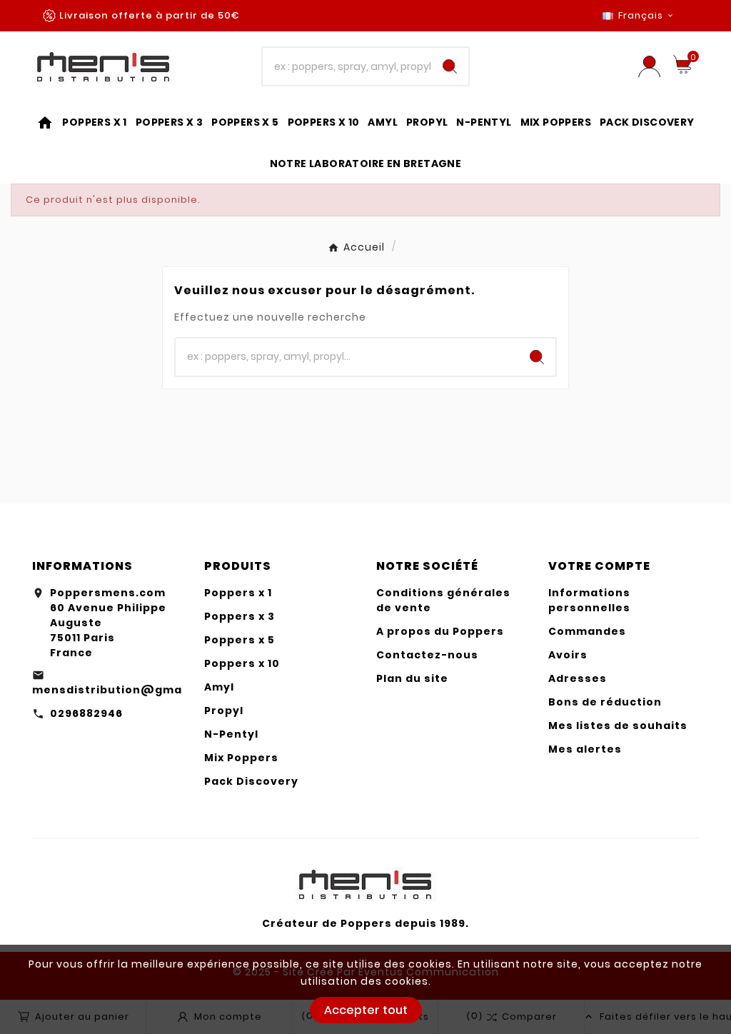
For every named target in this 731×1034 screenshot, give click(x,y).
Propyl (223, 710)
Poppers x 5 (239, 640)
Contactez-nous (427, 655)
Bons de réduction (605, 702)
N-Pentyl (231, 734)
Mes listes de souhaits (617, 725)
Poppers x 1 (238, 593)
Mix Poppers (241, 758)
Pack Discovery (251, 781)
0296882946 (86, 713)
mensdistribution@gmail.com (125, 690)
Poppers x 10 (242, 663)
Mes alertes (585, 749)
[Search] (450, 66)
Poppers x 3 (239, 616)
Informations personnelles (589, 600)
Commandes (587, 631)
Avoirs (568, 655)
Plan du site (412, 678)
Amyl (219, 687)
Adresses (577, 678)
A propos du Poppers (440, 631)
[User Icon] (649, 67)
